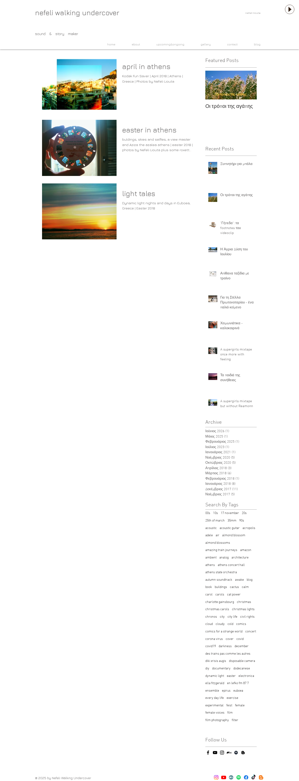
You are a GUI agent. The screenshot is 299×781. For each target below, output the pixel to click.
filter (235, 720)
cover (230, 639)
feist (229, 706)
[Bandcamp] (231, 777)
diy (207, 669)
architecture (240, 558)
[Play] (289, 9)
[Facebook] (246, 777)
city (222, 617)
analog (224, 558)
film (230, 713)
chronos (211, 617)
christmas (244, 602)
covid (240, 639)
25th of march (215, 521)
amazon (245, 550)
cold (230, 624)
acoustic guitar (230, 528)
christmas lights (243, 609)
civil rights (247, 617)
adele (209, 535)
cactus (234, 587)
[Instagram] (216, 777)
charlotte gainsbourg (219, 602)
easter (231, 676)
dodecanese (241, 669)
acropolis (248, 528)
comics (241, 624)
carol (209, 595)
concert (250, 632)
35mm (232, 521)
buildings (221, 587)
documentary (221, 669)
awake (239, 580)
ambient (211, 558)
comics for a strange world (223, 632)
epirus (226, 691)
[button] (131, 44)
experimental (214, 706)
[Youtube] (224, 777)
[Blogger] (261, 777)
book (208, 587)
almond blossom (233, 535)
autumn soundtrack (218, 580)
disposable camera (242, 661)
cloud (209, 624)
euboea (238, 691)
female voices (214, 713)
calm (245, 587)
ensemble (212, 691)
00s (207, 513)
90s (241, 521)
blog (250, 580)
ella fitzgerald (214, 683)
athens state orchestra (221, 572)
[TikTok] (253, 777)
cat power (234, 595)
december (242, 646)
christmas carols (217, 609)
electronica (246, 676)
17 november (230, 513)
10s (215, 513)
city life (232, 617)
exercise (232, 698)
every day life (214, 698)
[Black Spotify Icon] (236, 752)
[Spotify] (239, 777)
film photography (217, 720)
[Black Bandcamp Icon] (229, 752)
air (217, 535)
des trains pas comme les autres (227, 654)
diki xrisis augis (215, 661)
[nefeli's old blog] (243, 752)
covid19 (210, 646)
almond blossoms (217, 543)
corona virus (214, 639)
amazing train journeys (221, 550)
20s (244, 513)
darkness (225, 646)
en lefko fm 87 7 (238, 683)
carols (219, 595)
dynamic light (214, 676)
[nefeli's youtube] (215, 752)
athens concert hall (231, 565)
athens (210, 565)
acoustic (211, 528)
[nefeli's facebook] (208, 752)
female (240, 706)
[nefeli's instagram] (222, 752)
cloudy (220, 624)
